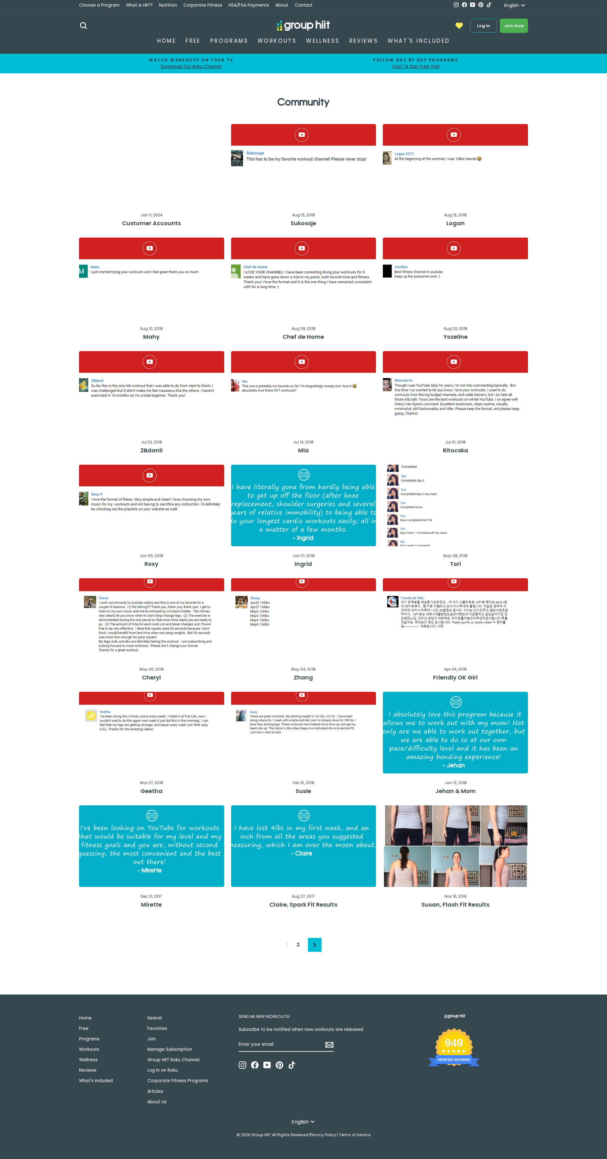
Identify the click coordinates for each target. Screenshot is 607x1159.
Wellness (323, 41)
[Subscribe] (329, 1045)
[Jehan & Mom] (455, 732)
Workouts (277, 41)
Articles (155, 1091)
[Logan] (455, 165)
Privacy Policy (323, 1134)
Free (193, 41)
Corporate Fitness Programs (177, 1081)
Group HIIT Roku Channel (173, 1060)
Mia (303, 450)
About (281, 5)
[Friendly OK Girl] (455, 619)
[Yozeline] (455, 278)
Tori (455, 564)
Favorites (157, 1029)
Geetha (151, 791)
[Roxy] (151, 505)
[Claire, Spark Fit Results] (303, 846)
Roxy (151, 564)
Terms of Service (355, 1134)
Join (151, 1039)
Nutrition (168, 5)
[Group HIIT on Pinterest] (279, 1065)
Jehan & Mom (455, 791)
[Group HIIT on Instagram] (242, 1065)
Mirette (151, 904)
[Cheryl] (151, 619)
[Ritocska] (455, 392)
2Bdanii (151, 450)
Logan (455, 223)
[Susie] (303, 732)
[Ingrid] (303, 505)
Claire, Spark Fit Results (303, 904)
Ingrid (303, 564)
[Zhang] (303, 619)
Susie (303, 791)
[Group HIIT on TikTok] (292, 1065)
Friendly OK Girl (455, 677)
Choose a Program (99, 5)
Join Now (514, 26)
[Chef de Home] (303, 278)
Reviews (363, 41)
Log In (483, 26)
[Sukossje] (303, 165)
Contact (304, 5)
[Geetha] (151, 732)
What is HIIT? (139, 5)
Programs (229, 41)
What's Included (419, 41)
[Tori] (455, 505)
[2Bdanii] (151, 392)
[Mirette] (151, 846)
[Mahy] (151, 278)
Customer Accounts (151, 223)
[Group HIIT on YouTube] (267, 1065)
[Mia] (303, 392)
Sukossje (303, 223)
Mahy (151, 337)
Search (154, 1018)
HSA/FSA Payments (249, 5)
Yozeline (456, 337)
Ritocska (455, 450)
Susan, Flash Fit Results (455, 904)
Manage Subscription (169, 1049)
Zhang (303, 677)
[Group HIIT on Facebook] (255, 1065)
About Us (157, 1102)
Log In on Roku (162, 1070)
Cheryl (151, 677)
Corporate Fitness (202, 5)
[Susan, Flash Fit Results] (455, 846)
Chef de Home (303, 337)
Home (166, 41)
